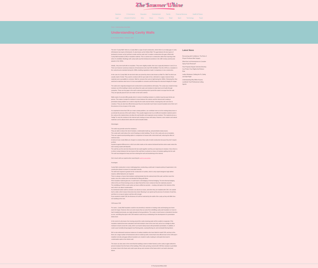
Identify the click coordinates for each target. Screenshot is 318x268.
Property (161, 18)
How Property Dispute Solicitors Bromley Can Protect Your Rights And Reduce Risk (194, 69)
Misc (142, 18)
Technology (190, 18)
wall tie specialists (145, 158)
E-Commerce (131, 14)
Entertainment (156, 14)
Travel (201, 18)
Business (118, 14)
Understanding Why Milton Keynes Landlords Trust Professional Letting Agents (192, 82)
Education (143, 14)
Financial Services (181, 14)
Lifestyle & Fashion (130, 18)
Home (112, 27)
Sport (179, 18)
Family (168, 14)
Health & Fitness (198, 14)
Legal (117, 18)
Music (151, 18)
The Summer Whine (118, 37)
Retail (170, 18)
